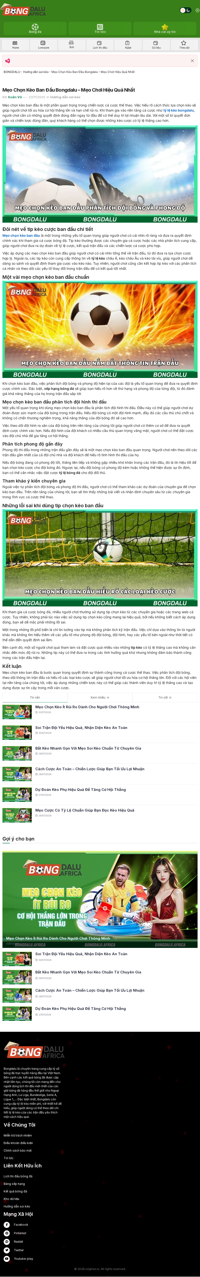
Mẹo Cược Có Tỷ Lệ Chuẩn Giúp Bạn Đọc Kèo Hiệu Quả (84, 810)
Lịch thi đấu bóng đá (18, 1176)
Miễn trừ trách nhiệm (18, 1135)
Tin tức (8, 1158)
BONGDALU (12, 72)
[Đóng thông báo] (192, 61)
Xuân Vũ (15, 97)
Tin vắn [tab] (35, 697)
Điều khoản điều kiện (18, 1143)
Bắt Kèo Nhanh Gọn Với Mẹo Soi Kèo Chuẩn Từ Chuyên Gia (88, 748)
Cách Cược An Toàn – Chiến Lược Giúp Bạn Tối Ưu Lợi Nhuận (89, 769)
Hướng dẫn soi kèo (36, 72)
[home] (23, 10)
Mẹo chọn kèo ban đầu (21, 235)
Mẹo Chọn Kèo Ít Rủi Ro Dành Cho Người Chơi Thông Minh (87, 707)
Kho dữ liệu (11, 1199)
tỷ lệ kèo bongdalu (178, 110)
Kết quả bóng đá (15, 1191)
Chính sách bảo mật (18, 1150)
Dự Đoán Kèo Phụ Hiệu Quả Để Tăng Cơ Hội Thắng (80, 789)
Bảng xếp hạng (14, 1184)
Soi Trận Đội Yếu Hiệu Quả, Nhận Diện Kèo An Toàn (81, 727)
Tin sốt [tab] (163, 697)
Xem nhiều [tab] (97, 697)
